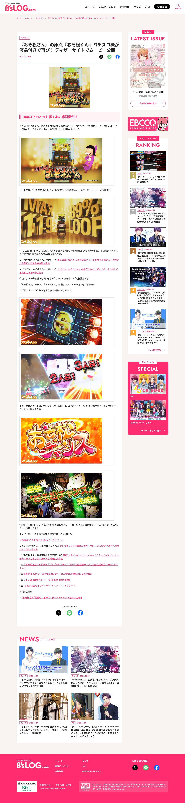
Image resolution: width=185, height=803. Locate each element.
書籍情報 (125, 7)
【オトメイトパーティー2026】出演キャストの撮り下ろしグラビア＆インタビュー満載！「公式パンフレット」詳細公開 (43, 730)
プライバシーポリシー (64, 785)
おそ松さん (39, 18)
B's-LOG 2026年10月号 (148, 92)
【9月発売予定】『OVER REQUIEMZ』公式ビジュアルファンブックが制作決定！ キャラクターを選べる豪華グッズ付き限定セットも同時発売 (151, 298)
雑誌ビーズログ (107, 7)
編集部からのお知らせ (91, 771)
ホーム (19, 18)
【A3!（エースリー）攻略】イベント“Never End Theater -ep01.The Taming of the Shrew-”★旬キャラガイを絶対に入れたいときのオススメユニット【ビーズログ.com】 (95, 731)
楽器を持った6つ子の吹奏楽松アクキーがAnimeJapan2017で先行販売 (57, 573)
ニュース (90, 7)
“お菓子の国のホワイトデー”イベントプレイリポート (49, 585)
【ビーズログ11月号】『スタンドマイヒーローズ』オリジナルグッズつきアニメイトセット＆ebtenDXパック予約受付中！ (43, 683)
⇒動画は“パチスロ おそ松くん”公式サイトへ (41, 540)
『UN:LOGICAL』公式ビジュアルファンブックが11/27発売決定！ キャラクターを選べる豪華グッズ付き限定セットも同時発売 (95, 683)
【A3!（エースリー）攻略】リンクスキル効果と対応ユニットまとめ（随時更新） (151, 179)
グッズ (137, 7)
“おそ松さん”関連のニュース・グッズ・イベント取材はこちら (52, 597)
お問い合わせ (45, 785)
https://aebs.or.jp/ (118, 789)
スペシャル (28, 18)
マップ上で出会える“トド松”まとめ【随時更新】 (47, 579)
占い (147, 7)
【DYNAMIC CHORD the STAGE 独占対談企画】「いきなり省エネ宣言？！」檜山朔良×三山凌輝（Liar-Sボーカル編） (151, 257)
